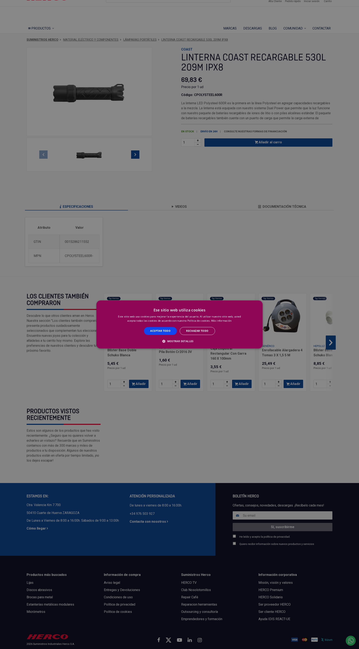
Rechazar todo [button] (197, 331)
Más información (221, 321)
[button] (179, 341)
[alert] (179, 324)
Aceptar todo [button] (160, 331)
